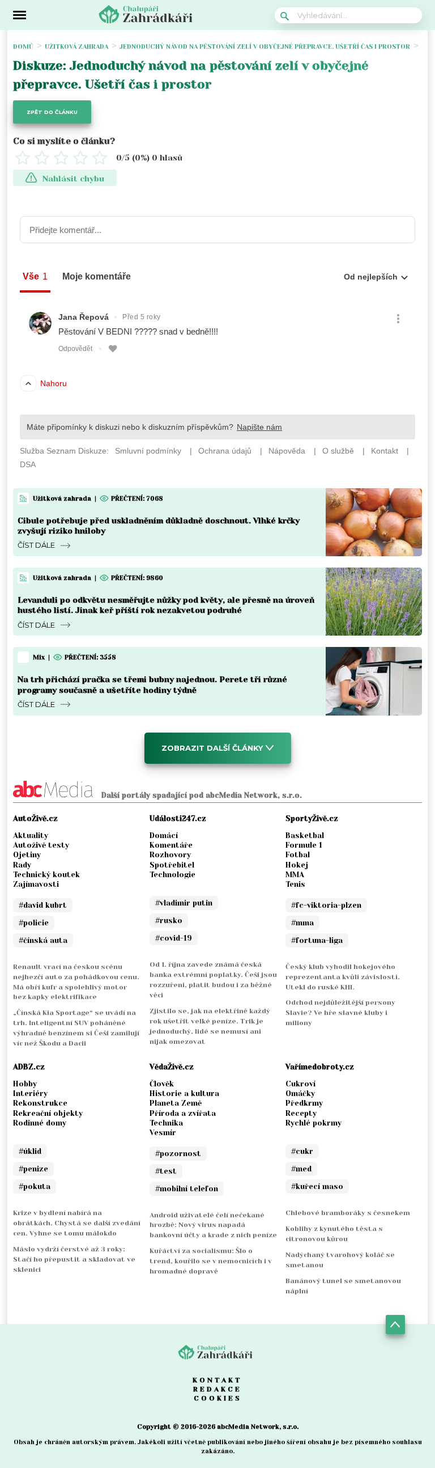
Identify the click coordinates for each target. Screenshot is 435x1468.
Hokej (296, 865)
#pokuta (34, 1186)
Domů (23, 46)
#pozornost (178, 1153)
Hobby (25, 1084)
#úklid (30, 1151)
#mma (302, 923)
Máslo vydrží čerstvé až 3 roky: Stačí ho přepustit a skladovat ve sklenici (74, 1259)
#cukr (302, 1151)
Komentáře (171, 845)
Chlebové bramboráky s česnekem (347, 1213)
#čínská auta (43, 940)
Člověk (162, 1084)
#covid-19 (173, 938)
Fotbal (297, 855)
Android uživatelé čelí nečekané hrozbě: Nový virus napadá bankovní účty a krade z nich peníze (213, 1225)
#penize (33, 1169)
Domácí (164, 835)
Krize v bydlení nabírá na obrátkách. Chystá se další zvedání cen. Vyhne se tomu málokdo (76, 1223)
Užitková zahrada (76, 46)
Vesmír (163, 1132)
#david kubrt (43, 905)
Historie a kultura (184, 1093)
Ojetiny (27, 855)
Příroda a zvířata (183, 1113)
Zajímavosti (36, 884)
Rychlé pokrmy (313, 1123)
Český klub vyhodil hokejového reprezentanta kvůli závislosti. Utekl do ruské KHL (342, 977)
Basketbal (304, 835)
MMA (294, 874)
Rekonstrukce (40, 1103)
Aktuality (30, 835)
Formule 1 (303, 845)
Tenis (295, 884)
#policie (34, 923)
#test (166, 1171)
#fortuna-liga (317, 940)
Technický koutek (46, 874)
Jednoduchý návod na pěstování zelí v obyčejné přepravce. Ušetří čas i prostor (265, 46)
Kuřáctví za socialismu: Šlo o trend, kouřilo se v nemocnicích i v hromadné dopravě (211, 1261)
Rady (22, 865)
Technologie (172, 874)
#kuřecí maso (317, 1186)
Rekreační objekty (48, 1113)
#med (301, 1169)
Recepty (301, 1113)
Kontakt (217, 1380)
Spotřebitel (172, 865)
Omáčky (300, 1093)
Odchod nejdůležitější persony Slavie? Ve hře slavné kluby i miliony (340, 1013)
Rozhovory (170, 855)
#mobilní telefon (186, 1188)
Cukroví (300, 1084)
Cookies (218, 1398)
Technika (166, 1123)
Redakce (217, 1389)
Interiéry (30, 1093)
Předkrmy (304, 1103)
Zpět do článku (52, 112)
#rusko (168, 920)
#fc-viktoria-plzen (326, 905)
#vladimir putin (183, 903)
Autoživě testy (41, 845)
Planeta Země (176, 1103)
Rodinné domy (39, 1123)
